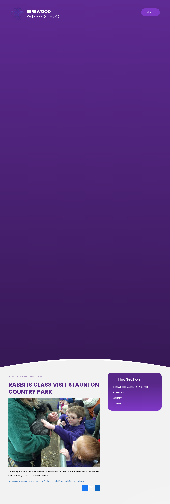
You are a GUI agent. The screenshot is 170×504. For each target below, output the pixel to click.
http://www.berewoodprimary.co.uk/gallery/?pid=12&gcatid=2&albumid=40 (46, 481)
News (40, 376)
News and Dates (25, 376)
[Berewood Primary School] (17, 14)
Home (11, 376)
